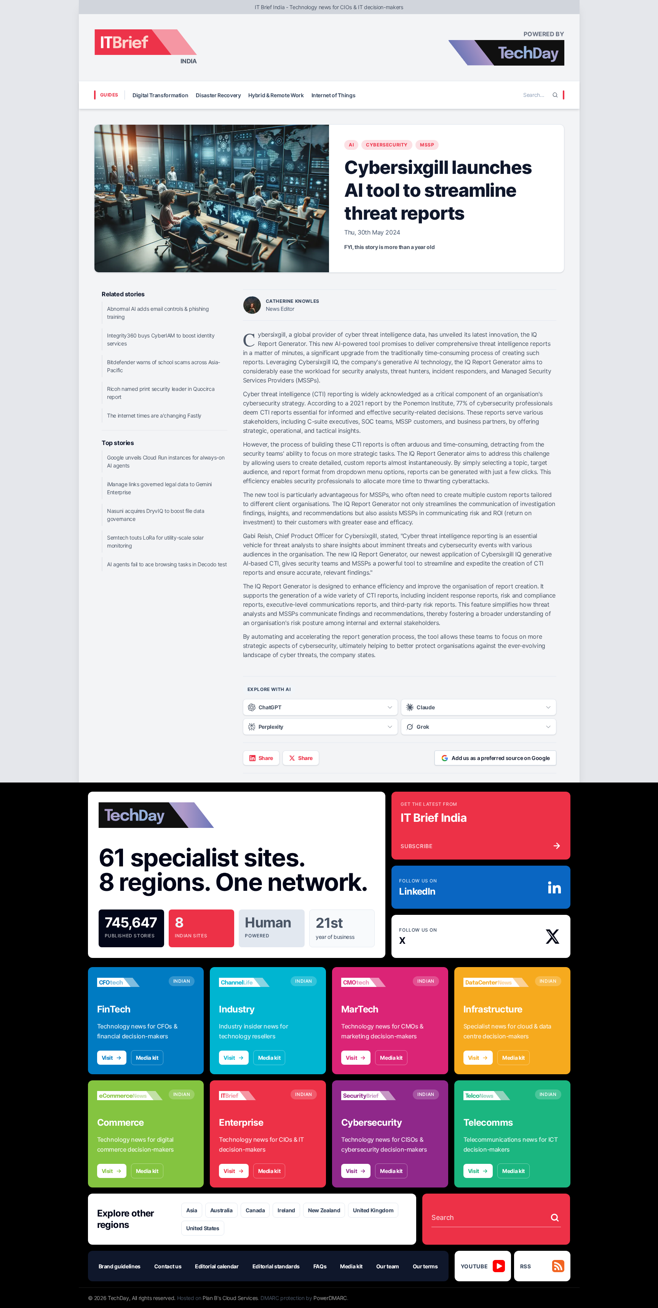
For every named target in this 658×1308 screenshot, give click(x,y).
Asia (191, 1210)
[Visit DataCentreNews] (496, 982)
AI (351, 145)
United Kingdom (373, 1210)
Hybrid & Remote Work (275, 95)
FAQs (320, 1266)
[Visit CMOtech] (374, 982)
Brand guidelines (120, 1266)
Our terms (425, 1266)
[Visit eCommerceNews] (130, 1095)
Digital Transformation (160, 95)
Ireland (286, 1210)
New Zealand (324, 1210)
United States (202, 1228)
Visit (107, 1057)
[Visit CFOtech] (130, 982)
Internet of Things (333, 95)
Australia (221, 1210)
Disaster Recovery (218, 95)
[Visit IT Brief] (251, 1095)
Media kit (147, 1057)
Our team (387, 1266)
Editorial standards (276, 1266)
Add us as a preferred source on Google (501, 758)
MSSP (427, 145)
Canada (255, 1210)
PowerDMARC (330, 1298)
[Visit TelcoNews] (496, 1095)
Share (266, 758)
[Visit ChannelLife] (251, 982)
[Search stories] (555, 1218)
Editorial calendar (217, 1266)
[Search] (555, 95)
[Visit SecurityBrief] (374, 1095)
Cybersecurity (387, 145)
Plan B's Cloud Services (230, 1298)
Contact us (168, 1266)
